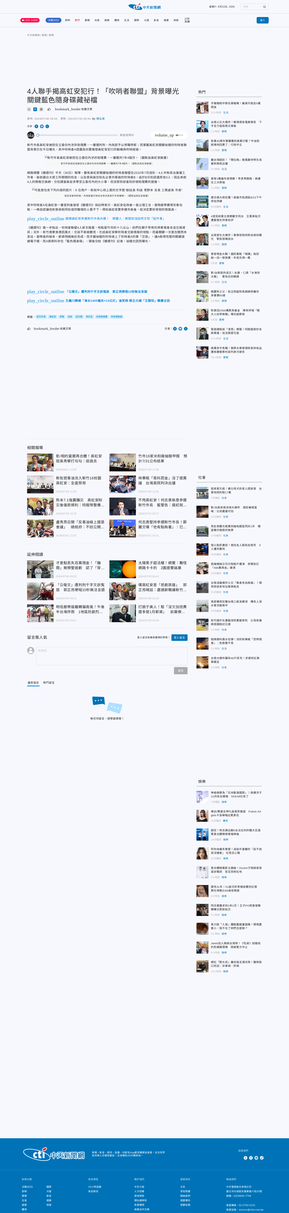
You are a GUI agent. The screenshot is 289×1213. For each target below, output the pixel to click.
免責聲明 (139, 1205)
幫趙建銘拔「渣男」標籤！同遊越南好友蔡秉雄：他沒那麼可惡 (202, 334)
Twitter (240, 1158)
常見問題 (185, 1191)
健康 (166, 20)
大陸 (146, 20)
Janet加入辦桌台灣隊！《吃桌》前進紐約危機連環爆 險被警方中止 (202, 948)
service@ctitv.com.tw (251, 1209)
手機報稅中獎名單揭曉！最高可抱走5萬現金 (202, 108)
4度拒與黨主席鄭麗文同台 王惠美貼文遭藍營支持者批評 (202, 221)
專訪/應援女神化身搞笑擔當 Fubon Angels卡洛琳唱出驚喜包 (202, 816)
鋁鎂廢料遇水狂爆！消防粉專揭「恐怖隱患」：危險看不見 (202, 644)
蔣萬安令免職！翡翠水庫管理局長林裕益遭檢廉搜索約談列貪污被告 (202, 352)
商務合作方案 (141, 1209)
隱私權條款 (140, 1200)
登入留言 (179, 637)
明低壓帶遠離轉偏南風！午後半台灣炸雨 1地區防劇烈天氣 (40, 613)
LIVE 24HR (31, 20)
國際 (136, 20)
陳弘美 (100, 118)
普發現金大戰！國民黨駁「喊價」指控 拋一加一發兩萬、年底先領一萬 (202, 258)
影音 (156, 20)
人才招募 (139, 1191)
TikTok (262, 1158)
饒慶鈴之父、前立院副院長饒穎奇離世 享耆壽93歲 (202, 296)
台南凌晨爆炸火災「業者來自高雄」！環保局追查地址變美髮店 (202, 587)
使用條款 (139, 1196)
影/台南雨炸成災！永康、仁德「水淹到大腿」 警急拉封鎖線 (202, 277)
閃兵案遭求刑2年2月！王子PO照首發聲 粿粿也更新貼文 (202, 910)
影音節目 (93, 1191)
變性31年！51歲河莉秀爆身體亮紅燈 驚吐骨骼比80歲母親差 (202, 891)
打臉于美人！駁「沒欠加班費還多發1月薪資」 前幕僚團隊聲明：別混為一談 (122, 613)
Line (256, 1158)
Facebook (245, 1158)
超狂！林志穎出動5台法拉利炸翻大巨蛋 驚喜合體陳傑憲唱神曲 (202, 835)
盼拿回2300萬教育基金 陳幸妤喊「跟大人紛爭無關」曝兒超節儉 (202, 315)
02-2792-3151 (247, 1205)
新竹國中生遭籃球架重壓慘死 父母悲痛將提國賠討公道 (202, 625)
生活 (126, 20)
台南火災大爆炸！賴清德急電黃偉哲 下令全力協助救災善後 (202, 126)
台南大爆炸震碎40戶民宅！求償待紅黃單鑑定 (202, 662)
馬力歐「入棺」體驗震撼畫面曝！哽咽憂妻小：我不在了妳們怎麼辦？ (202, 929)
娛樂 (107, 20)
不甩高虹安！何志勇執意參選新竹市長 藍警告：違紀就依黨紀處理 (122, 506)
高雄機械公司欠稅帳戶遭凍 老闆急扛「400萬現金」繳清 (202, 568)
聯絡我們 (185, 1196)
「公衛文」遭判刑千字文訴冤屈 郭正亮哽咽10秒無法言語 (40, 591)
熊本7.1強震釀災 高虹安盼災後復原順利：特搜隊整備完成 (40, 506)
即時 (67, 20)
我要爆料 (185, 1200)
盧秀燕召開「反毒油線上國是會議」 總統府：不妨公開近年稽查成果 (40, 528)
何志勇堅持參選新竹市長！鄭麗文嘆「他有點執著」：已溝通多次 (122, 528)
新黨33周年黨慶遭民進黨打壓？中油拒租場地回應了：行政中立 (202, 145)
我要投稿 (185, 1205)
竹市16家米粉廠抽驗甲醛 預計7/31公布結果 (122, 462)
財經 (176, 20)
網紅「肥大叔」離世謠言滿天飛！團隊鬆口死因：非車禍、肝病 (202, 966)
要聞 (87, 20)
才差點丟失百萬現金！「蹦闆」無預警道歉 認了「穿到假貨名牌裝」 (40, 569)
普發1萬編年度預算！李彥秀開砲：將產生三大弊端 (202, 183)
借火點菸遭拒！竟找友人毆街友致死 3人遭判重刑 (202, 549)
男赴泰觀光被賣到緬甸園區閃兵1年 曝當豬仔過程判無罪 (202, 531)
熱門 (77, 20)
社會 (97, 20)
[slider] (77, 135)
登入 (262, 20)
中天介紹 (139, 1187)
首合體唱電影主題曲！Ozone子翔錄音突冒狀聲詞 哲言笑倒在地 (202, 872)
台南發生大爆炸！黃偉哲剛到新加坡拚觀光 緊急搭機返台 (202, 239)
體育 (117, 20)
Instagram (251, 1158)
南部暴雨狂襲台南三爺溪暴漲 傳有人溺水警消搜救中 (202, 606)
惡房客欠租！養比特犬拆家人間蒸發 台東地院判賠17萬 (202, 493)
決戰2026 (53, 20)
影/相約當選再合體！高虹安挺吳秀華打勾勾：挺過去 (40, 462)
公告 (182, 1187)
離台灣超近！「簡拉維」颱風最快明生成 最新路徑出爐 (202, 164)
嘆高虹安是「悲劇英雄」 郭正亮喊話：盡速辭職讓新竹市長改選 (122, 591)
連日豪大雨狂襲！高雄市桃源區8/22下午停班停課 (202, 202)
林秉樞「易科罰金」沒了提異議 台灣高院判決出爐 (122, 484)
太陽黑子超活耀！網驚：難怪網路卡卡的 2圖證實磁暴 (122, 569)
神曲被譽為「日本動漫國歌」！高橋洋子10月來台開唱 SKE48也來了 (202, 797)
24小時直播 (94, 1187)
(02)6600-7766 (242, 1196)
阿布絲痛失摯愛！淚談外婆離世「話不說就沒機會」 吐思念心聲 (202, 853)
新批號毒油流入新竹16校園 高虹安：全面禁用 (40, 484)
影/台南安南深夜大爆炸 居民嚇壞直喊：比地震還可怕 (202, 512)
